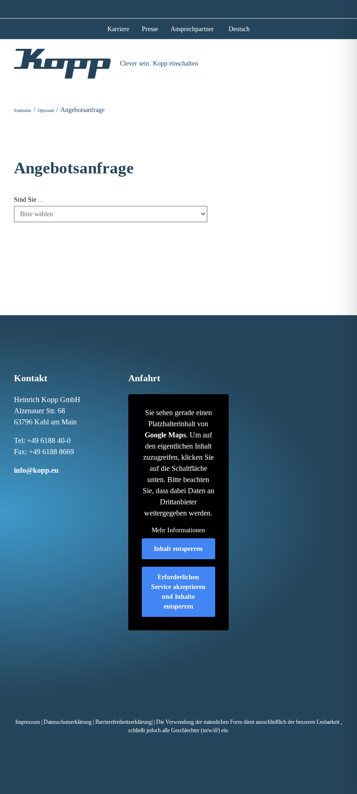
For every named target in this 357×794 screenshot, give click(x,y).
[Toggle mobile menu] (339, 62)
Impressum (27, 722)
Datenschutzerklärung (68, 722)
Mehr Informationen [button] (178, 530)
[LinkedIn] (35, 487)
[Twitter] (55, 487)
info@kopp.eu (36, 470)
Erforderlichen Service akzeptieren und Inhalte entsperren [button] (178, 592)
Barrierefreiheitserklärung (123, 722)
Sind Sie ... (29, 199)
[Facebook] (16, 487)
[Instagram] (25, 487)
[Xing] (45, 487)
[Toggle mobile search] (322, 62)
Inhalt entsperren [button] (178, 548)
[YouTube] (64, 487)
